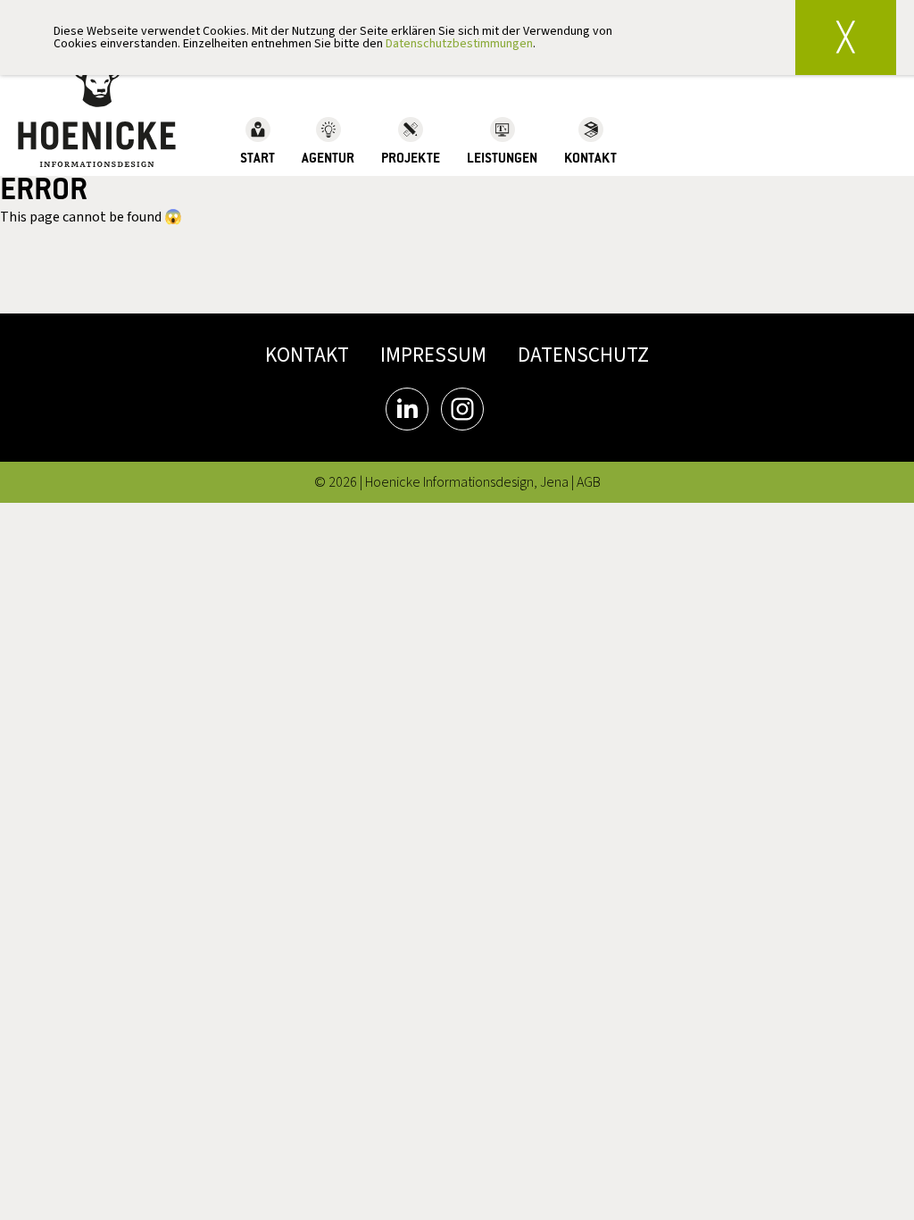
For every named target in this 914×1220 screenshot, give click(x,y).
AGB (589, 482)
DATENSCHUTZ (583, 355)
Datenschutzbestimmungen (459, 44)
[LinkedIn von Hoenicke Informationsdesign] (407, 409)
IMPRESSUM (433, 355)
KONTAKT (307, 355)
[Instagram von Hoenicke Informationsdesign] (462, 409)
